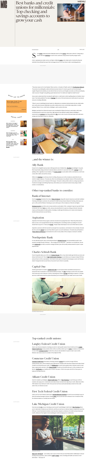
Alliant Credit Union (52, 380)
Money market (52, 367)
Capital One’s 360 (52, 269)
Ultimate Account (62, 240)
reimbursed (37, 244)
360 (65, 271)
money (64, 53)
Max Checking (76, 407)
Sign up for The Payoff (37, 453)
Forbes (51, 224)
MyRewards (55, 365)
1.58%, (54, 396)
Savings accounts (36, 206)
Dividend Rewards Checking (59, 394)
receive (61, 361)
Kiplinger (53, 98)
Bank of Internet (56, 199)
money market (57, 171)
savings (76, 170)
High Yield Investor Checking (54, 257)
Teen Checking (65, 380)
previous (42, 114)
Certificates (39, 369)
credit (53, 455)
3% (41, 407)
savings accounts (43, 350)
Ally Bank (69, 168)
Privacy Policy (8, 111)
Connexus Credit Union (37, 361)
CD (44, 208)
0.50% (70, 349)
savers (61, 60)
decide (42, 229)
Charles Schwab (55, 255)
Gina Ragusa (35, 49)
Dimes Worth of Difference (39, 231)
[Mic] (4, 4)
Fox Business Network (78, 87)
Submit (24, 109)
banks (40, 53)
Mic (57, 114)
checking (47, 55)
